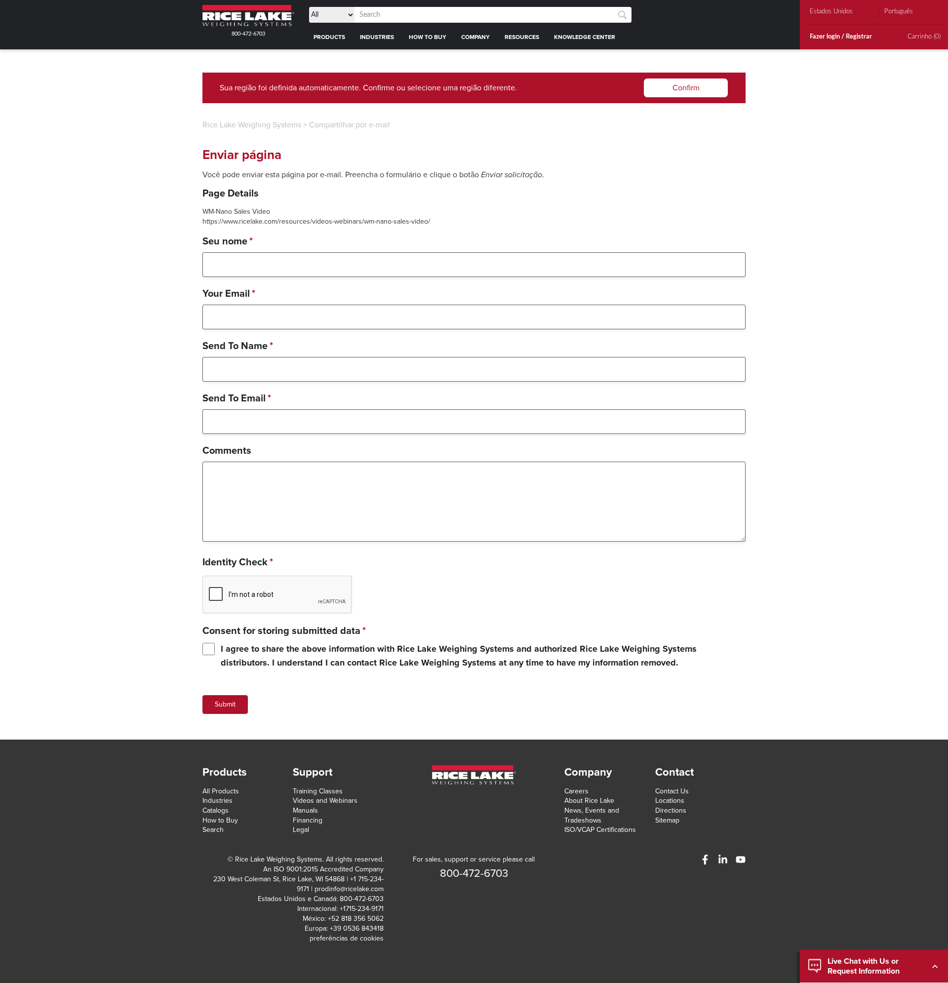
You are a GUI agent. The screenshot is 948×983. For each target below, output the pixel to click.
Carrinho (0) (924, 37)
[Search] (622, 15)
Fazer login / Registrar (841, 37)
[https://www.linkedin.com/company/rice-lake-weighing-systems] (723, 860)
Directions (670, 810)
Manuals (305, 810)
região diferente (487, 88)
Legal (301, 830)
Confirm (686, 88)
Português (898, 11)
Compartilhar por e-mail (349, 125)
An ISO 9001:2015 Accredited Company (323, 869)
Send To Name (237, 346)
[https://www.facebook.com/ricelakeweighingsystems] (705, 860)
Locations (669, 800)
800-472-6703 (248, 34)
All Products (220, 791)
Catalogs (215, 810)
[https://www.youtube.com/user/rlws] (741, 860)
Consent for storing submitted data (284, 631)
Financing (307, 820)
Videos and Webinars (325, 800)
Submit (225, 704)
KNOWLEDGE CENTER (584, 37)
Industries (217, 800)
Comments (226, 451)
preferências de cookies (347, 938)
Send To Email (236, 398)
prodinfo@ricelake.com (349, 889)
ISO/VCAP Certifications (600, 830)
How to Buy (220, 820)
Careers (576, 791)
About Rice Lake (589, 800)
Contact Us (672, 791)
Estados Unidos (831, 11)
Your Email (228, 294)
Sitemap (667, 820)
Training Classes (318, 791)
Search (213, 830)
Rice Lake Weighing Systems (251, 125)
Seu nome (227, 241)
